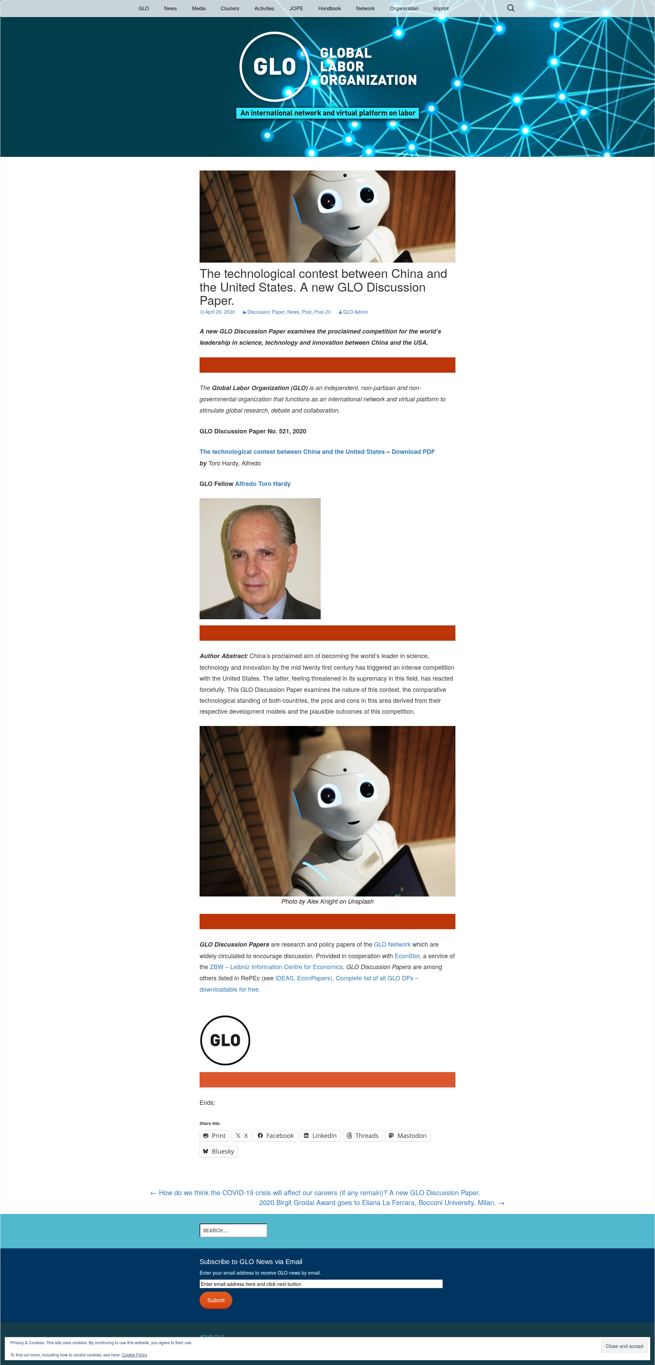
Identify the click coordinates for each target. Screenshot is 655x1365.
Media (199, 8)
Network (365, 8)
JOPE (296, 8)
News (170, 8)
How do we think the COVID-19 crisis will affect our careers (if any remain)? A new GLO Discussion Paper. (315, 1192)
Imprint (441, 8)
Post (306, 311)
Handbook (329, 8)
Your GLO (212, 1336)
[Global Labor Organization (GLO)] (327, 70)
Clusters (230, 8)
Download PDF (413, 451)
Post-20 (322, 311)
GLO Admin (355, 311)
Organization (404, 8)
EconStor (407, 955)
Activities (264, 8)
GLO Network (392, 943)
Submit (215, 1300)
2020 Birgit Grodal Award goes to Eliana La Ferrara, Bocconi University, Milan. (382, 1202)
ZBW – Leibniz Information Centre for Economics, (277, 966)
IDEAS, (285, 977)
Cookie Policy (134, 1354)
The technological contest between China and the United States (292, 451)
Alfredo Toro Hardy (263, 483)
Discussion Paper (266, 311)
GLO (144, 8)
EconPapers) (313, 977)
